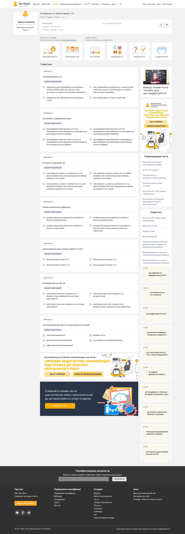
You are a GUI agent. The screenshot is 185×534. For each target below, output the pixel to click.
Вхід (159, 4)
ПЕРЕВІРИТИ (119, 479)
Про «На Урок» (20, 493)
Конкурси (95, 4)
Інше (114, 4)
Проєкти (97, 505)
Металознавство (150, 236)
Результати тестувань (68, 40)
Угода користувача (123, 529)
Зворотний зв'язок (25, 503)
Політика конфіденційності (159, 529)
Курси (56, 502)
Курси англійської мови (104, 518)
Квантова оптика (150, 226)
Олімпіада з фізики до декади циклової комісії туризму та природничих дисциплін (155, 244)
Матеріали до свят (141, 496)
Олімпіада (105, 4)
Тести (55, 4)
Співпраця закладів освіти (26, 496)
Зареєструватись (26, 22)
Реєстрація (167, 4)
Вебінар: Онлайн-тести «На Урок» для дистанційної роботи (155, 90)
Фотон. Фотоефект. (151, 170)
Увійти (25, 30)
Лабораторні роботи (103, 502)
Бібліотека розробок (103, 496)
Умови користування (140, 529)
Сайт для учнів (148, 4)
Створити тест (60, 406)
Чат (86, 4)
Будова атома (148, 231)
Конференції (59, 499)
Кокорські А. (48, 23)
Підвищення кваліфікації (70, 4)
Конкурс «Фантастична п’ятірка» (147, 499)
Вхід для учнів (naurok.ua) (144, 493)
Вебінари (58, 496)
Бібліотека (46, 4)
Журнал (36, 4)
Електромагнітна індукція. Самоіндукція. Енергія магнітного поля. (153, 201)
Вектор (57, 505)
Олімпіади (98, 511)
